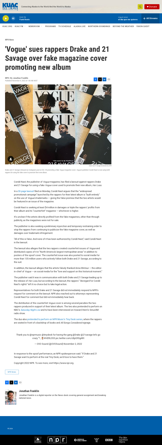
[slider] (17, 18)
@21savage (87, 334)
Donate (153, 6)
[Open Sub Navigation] (25, 26)
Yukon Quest (142, 26)
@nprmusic (35, 334)
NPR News (9, 39)
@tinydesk (47, 334)
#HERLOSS (49, 338)
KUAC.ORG (7, 26)
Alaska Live (80, 26)
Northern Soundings (99, 26)
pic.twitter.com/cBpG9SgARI (70, 338)
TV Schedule (64, 26)
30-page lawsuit (26, 191)
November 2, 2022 (73, 344)
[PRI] (96, 440)
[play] (6, 18)
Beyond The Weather (123, 26)
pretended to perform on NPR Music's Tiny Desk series (55, 319)
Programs (50, 26)
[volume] (13, 18)
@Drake (76, 334)
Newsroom (34, 26)
